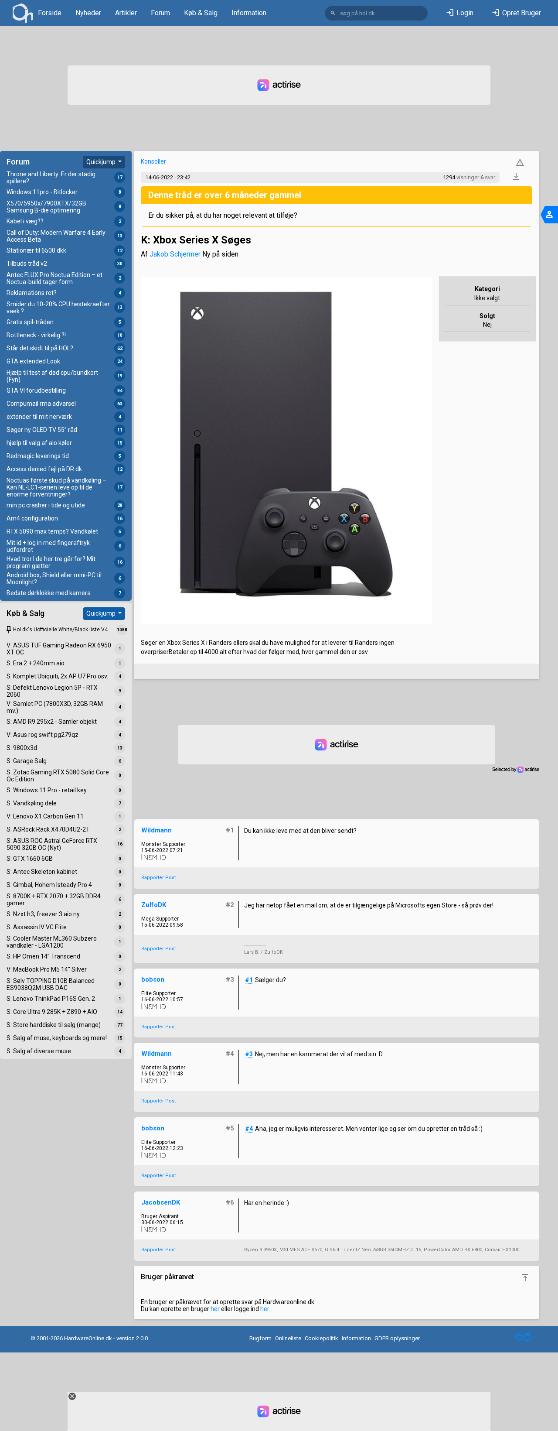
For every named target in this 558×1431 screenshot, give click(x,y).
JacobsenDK (160, 1202)
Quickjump (101, 161)
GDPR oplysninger (397, 1338)
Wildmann (156, 830)
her (215, 1308)
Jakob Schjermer (175, 254)
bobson (152, 979)
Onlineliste (288, 1338)
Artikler (126, 13)
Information (248, 13)
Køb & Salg (201, 13)
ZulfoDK (153, 905)
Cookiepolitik (321, 1338)
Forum (160, 13)
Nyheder (88, 13)
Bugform (260, 1338)
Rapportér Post (158, 877)
